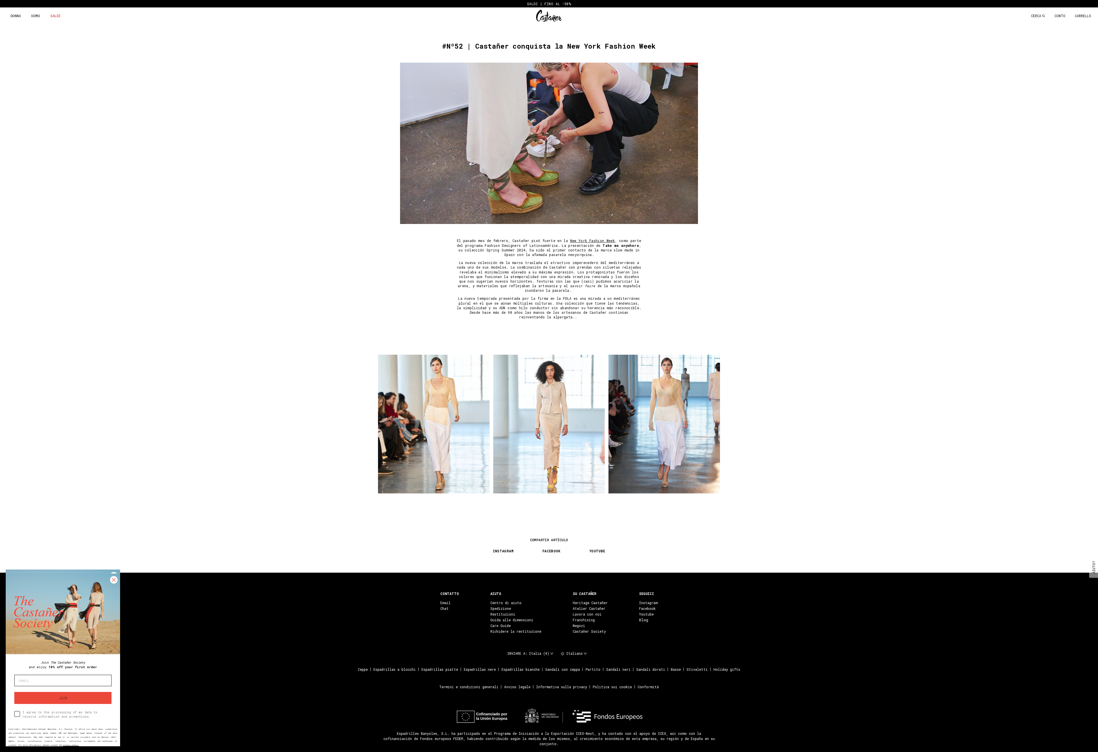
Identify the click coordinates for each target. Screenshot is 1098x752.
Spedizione (500, 608)
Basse (676, 669)
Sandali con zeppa (562, 669)
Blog (643, 619)
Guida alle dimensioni (511, 620)
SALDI (55, 15)
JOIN (63, 698)
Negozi (579, 625)
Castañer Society (589, 631)
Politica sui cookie (612, 686)
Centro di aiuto (506, 602)
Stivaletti (697, 669)
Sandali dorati (650, 669)
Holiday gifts (726, 669)
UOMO (35, 15)
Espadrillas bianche (521, 669)
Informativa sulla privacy (561, 686)
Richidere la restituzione (515, 631)
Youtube (646, 614)
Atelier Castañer (589, 608)
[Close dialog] (114, 580)
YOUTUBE (597, 551)
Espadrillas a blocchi (394, 669)
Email (445, 602)
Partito (593, 669)
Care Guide (500, 625)
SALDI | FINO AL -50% (549, 3)
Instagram (648, 602)
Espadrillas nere (480, 669)
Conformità (648, 686)
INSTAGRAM (503, 551)
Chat (444, 608)
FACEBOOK (551, 551)
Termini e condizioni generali (468, 686)
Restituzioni (502, 614)
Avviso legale (517, 686)
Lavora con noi (587, 614)
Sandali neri (618, 669)
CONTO (1060, 15)
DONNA (16, 15)
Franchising (584, 620)
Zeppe (363, 669)
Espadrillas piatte (439, 669)
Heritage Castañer (590, 602)
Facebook (647, 608)
